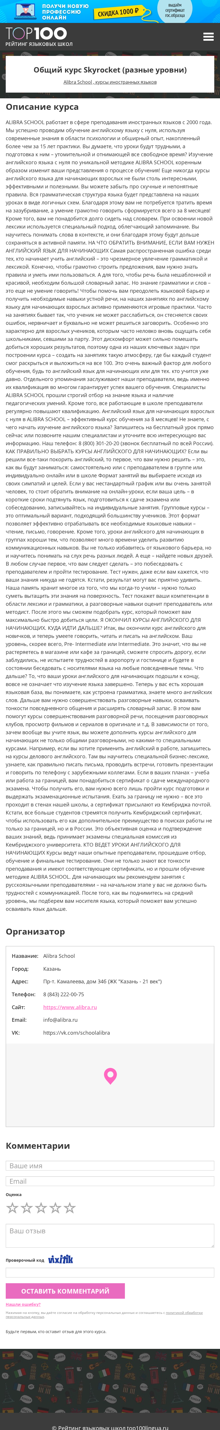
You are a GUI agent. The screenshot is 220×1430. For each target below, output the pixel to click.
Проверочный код (25, 1260)
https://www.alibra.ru (70, 1007)
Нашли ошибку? (23, 1304)
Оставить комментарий (65, 1291)
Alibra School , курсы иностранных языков (110, 82)
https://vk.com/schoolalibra (76, 1032)
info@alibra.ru (60, 1019)
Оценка (13, 1194)
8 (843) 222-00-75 (63, 994)
